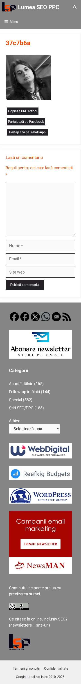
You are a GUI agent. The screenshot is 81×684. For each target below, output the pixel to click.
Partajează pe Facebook (26, 122)
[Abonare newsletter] (40, 357)
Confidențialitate (56, 668)
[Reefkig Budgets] (40, 478)
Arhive (14, 420)
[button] (75, 7)
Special (15, 399)
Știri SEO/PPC (21, 408)
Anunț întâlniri (21, 383)
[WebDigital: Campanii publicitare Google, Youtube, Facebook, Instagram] (40, 457)
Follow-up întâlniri (24, 391)
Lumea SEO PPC (38, 7)
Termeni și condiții (26, 668)
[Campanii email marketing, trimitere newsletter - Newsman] (40, 572)
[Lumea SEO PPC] (9, 7)
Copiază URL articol (22, 111)
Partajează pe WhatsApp (27, 132)
